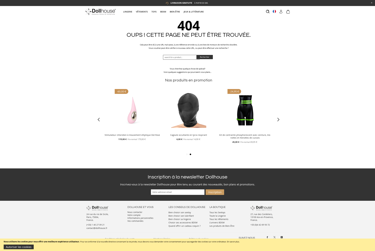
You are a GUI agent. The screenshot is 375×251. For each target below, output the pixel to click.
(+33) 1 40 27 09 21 (95, 224)
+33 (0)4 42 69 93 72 (260, 224)
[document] (188, 244)
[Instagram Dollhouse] (282, 237)
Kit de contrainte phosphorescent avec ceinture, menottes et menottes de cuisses (245, 136)
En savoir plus (233, 241)
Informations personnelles (140, 218)
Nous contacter (134, 212)
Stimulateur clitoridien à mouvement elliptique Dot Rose (132, 135)
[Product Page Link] (132, 131)
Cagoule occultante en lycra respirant (188, 135)
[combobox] (181, 57)
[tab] (163, 11)
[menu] (163, 11)
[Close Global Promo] (371, 2)
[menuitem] (129, 11)
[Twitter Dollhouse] (274, 237)
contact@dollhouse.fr (96, 228)
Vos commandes (135, 221)
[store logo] (100, 11)
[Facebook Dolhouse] (267, 237)
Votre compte (133, 215)
